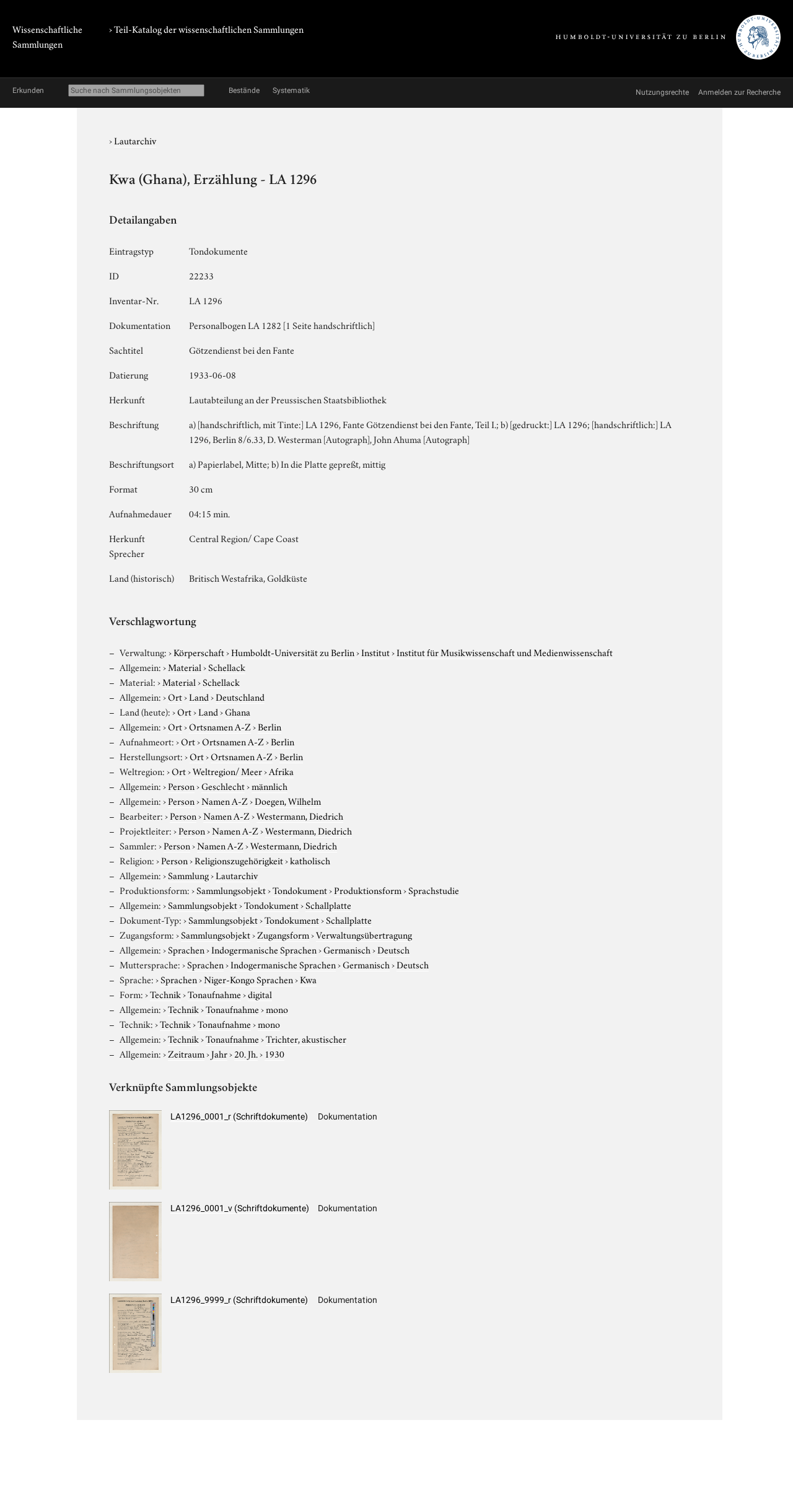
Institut (375, 652)
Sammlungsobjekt (231, 889)
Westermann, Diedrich (299, 815)
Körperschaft (198, 652)
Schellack (226, 666)
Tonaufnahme (214, 994)
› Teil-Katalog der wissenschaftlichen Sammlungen (206, 28)
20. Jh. (246, 1053)
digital (260, 994)
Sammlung (188, 875)
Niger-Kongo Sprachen (248, 979)
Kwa (308, 979)
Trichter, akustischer (306, 1038)
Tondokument (300, 889)
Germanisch (346, 949)
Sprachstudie (433, 889)
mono (277, 1008)
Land (199, 696)
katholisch (310, 860)
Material (184, 666)
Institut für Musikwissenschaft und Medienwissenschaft (504, 652)
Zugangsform (283, 934)
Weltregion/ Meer (227, 771)
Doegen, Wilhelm (288, 800)
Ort (175, 696)
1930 (274, 1053)
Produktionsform (367, 889)
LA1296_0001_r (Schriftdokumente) (239, 1116)
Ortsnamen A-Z (220, 726)
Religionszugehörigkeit (239, 860)
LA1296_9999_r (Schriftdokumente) (239, 1300)
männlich (269, 785)
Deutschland (240, 696)
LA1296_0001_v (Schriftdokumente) (239, 1208)
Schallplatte (328, 904)
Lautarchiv (135, 140)
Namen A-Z (224, 800)
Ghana (237, 711)
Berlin (269, 726)
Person (181, 785)
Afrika (281, 771)
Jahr (219, 1053)
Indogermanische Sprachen (264, 949)
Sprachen (186, 949)
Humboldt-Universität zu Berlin (292, 652)
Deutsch (393, 949)
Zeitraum (186, 1053)
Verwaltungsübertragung (364, 934)
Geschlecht (223, 785)
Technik (165, 994)
